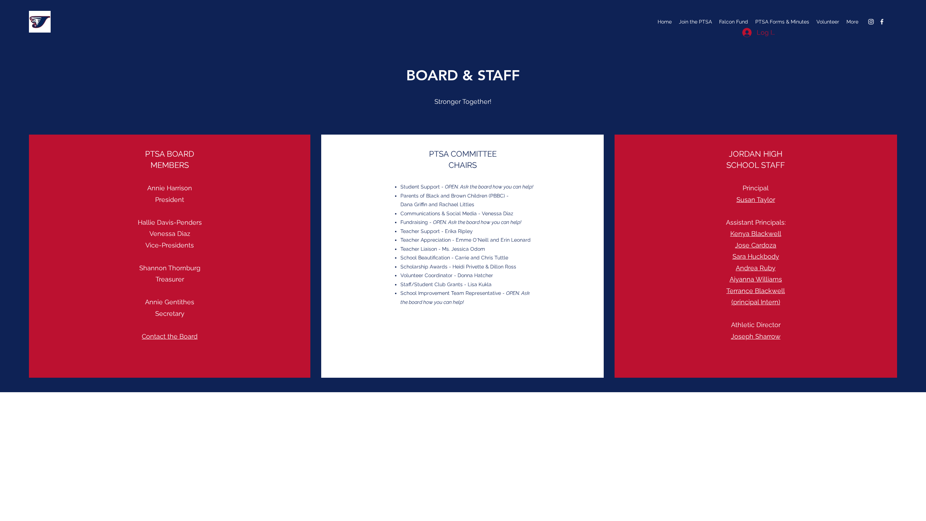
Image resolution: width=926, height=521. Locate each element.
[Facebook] (881, 21)
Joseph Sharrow (756, 336)
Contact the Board (169, 336)
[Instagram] (871, 21)
